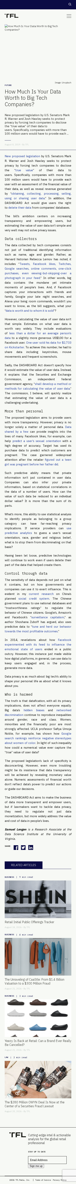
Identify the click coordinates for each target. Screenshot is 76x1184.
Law (6, 1057)
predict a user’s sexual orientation (36, 441)
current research (41, 594)
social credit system (34, 598)
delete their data (19, 207)
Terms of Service (43, 1180)
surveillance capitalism (47, 617)
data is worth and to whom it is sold (30, 310)
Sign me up (36, 1166)
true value (24, 170)
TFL (27, 144)
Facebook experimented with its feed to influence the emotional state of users (38, 644)
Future (8, 85)
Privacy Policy (59, 1180)
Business (9, 877)
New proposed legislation (22, 156)
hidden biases (34, 710)
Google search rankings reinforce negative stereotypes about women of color (38, 738)
